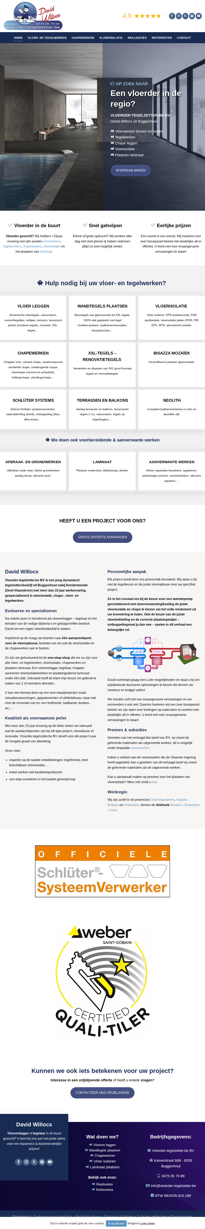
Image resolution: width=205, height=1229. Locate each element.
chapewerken (32, 246)
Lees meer (148, 1223)
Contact (184, 37)
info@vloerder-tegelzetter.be (173, 1186)
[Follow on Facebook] (172, 16)
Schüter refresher (152, 1217)
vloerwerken (51, 241)
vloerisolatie (51, 246)
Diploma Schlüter (119, 1217)
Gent (113, 810)
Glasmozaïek (181, 1217)
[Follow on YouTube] (199, 16)
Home (18, 37)
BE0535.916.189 (177, 1196)
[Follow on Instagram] (179, 16)
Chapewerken (83, 37)
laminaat (46, 251)
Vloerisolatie (111, 37)
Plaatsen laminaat (129, 155)
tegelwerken (12, 246)
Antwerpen (131, 805)
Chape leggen (126, 143)
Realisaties (137, 37)
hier (154, 782)
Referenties (162, 37)
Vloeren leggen (104, 1145)
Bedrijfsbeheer (88, 1217)
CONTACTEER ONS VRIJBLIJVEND (102, 1092)
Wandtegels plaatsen (104, 1150)
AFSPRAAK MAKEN (131, 170)
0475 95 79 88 (173, 1176)
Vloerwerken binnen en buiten (139, 131)
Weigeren (133, 1223)
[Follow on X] (185, 16)
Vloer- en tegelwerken (47, 37)
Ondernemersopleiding (52, 1217)
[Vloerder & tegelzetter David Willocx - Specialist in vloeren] (33, 16)
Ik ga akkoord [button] (116, 1223)
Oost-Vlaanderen (162, 799)
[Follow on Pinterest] (192, 16)
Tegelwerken (125, 137)
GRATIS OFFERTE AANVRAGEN (102, 537)
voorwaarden (140, 748)
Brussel (175, 805)
